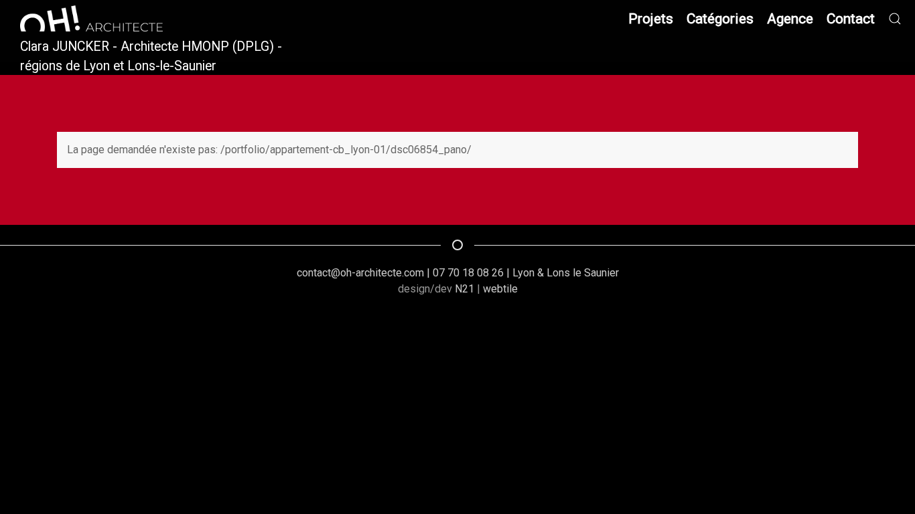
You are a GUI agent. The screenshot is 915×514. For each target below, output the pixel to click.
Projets (650, 18)
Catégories (720, 18)
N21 (464, 288)
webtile (500, 288)
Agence (790, 18)
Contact (851, 18)
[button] (895, 18)
